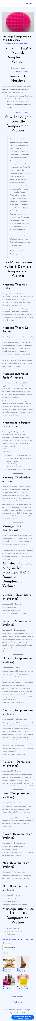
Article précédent (18, 996)
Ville (5, 43)
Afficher (13, 947)
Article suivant (18, 1002)
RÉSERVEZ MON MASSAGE (18, 72)
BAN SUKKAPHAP (11, 3)
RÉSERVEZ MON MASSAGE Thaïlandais (18, 939)
